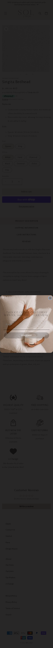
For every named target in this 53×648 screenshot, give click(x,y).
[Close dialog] (50, 298)
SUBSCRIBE (26, 335)
